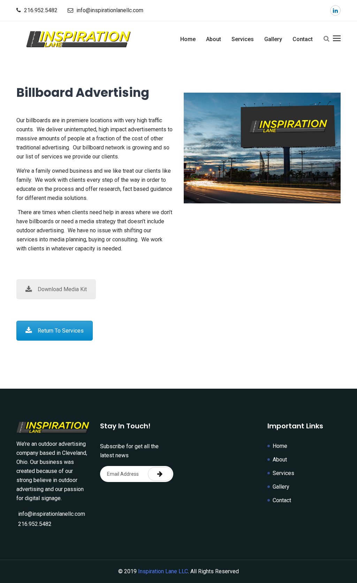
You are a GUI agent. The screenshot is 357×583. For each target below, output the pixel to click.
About (213, 39)
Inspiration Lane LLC (163, 571)
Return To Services (61, 330)
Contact (303, 39)
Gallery (273, 39)
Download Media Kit (62, 289)
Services (242, 39)
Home (188, 39)
